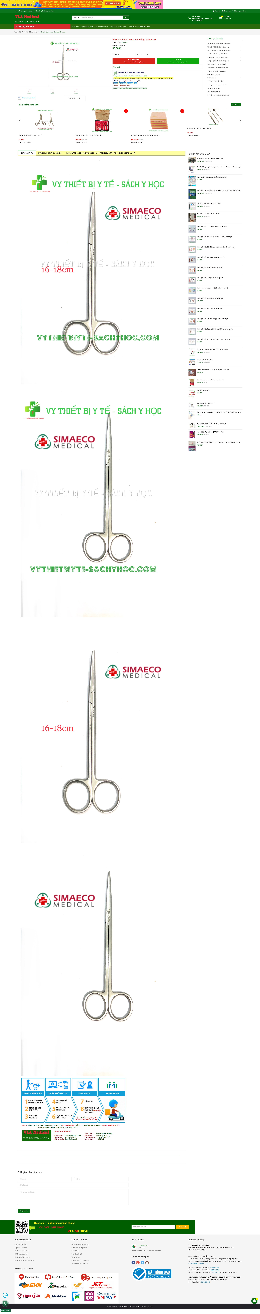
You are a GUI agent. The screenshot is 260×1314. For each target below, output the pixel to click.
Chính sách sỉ (76, 1257)
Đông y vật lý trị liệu (213, 74)
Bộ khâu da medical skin (205, 360)
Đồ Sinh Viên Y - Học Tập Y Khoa (218, 54)
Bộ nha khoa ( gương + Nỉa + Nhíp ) (143, 128)
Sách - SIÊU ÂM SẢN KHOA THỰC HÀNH (210, 432)
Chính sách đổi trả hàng (22, 1257)
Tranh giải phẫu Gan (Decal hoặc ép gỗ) (210, 267)
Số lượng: (116, 54)
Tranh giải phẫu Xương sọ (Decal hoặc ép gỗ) (212, 226)
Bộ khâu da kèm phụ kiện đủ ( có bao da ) (32, 135)
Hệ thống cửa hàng (239, 11)
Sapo (151, 1306)
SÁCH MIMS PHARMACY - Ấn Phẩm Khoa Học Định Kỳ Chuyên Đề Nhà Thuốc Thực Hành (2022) (219, 442)
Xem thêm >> (236, 105)
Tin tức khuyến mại (213, 91)
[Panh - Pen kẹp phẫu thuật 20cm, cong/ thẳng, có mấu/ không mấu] (214, 120)
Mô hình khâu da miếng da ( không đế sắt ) (89, 135)
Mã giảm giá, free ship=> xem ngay (218, 43)
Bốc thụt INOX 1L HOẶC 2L (205, 403)
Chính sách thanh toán (22, 1251)
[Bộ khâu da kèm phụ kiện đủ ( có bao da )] (46, 120)
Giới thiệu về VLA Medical (80, 1263)
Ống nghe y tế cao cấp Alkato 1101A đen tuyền (212, 349)
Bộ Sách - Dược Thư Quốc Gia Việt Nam (210, 158)
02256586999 (193, 1263)
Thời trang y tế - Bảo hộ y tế (216, 64)
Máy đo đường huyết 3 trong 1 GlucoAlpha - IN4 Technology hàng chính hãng (218, 167)
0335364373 (216, 1272)
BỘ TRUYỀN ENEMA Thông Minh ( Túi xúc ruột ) (213, 370)
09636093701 (203, 1263)
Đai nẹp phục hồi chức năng (216, 71)
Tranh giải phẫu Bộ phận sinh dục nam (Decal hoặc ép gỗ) (216, 247)
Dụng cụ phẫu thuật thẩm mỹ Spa (218, 61)
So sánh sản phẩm (213, 88)
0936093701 (143, 1245)
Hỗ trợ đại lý (75, 1251)
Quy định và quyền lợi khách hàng (218, 95)
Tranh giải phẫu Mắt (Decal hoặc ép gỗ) (210, 298)
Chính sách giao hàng (21, 1254)
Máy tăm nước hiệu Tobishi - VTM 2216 (210, 214)
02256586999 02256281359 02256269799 (202, 19)
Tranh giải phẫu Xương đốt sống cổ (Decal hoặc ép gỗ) (215, 329)
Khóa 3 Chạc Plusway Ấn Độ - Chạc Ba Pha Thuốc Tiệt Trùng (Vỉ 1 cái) (219, 412)
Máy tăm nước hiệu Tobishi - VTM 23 (209, 203)
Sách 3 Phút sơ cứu (203, 390)
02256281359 (214, 1267)
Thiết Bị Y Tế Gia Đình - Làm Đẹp (218, 47)
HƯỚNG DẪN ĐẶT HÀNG (215, 81)
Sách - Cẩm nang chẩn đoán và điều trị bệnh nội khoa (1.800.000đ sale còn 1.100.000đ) (218, 190)
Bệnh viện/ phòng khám (79, 1248)
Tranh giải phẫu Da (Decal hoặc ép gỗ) (209, 308)
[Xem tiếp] (116, 67)
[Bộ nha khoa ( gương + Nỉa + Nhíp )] (158, 116)
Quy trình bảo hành (21, 1248)
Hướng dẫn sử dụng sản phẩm (217, 85)
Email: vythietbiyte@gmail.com (45, 11)
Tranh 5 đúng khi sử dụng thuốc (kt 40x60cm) (212, 177)
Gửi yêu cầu (24, 1211)
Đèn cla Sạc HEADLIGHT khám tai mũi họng (211, 424)
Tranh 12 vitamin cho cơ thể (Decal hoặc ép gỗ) (212, 288)
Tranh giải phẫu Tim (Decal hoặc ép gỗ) (210, 278)
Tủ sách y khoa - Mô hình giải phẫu (218, 50)
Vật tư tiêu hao (212, 78)
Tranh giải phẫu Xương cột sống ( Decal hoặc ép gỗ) (214, 339)
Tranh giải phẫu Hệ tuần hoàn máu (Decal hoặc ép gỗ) (214, 237)
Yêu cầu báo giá (77, 1254)
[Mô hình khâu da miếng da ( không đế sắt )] (102, 120)
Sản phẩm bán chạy (199, 154)
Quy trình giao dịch (21, 1244)
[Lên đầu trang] (257, 1288)
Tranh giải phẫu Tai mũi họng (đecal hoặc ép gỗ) (213, 319)
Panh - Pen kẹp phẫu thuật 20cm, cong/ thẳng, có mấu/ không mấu (209, 135)
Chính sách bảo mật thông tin (24, 1260)
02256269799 (205, 1282)
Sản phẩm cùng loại (29, 104)
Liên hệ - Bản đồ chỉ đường (80, 1260)
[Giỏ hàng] (220, 17)
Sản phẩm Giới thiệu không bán (217, 67)
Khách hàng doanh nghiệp (80, 1244)
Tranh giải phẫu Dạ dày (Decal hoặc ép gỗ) (211, 257)
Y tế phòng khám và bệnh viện (217, 57)
